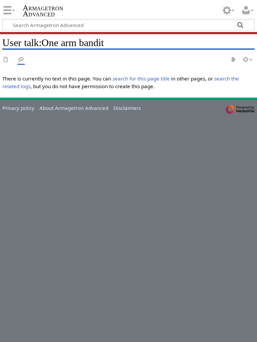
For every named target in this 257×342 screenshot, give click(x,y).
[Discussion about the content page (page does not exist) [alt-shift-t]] (21, 60)
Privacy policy (18, 108)
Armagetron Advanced (43, 11)
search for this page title (141, 78)
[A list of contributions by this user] (233, 60)
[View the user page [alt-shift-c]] (6, 60)
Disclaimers (127, 108)
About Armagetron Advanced (73, 108)
